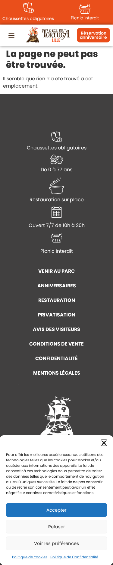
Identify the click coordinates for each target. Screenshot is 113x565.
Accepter (56, 510)
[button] (104, 443)
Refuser (56, 526)
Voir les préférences (56, 543)
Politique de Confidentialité (74, 557)
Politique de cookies (29, 557)
